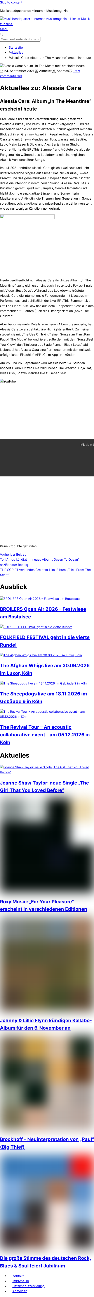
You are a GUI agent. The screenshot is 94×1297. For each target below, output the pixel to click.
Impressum (20, 1281)
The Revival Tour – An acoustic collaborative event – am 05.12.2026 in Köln (45, 734)
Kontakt (18, 1276)
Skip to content (11, 2)
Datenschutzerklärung (28, 1286)
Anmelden (19, 1291)
